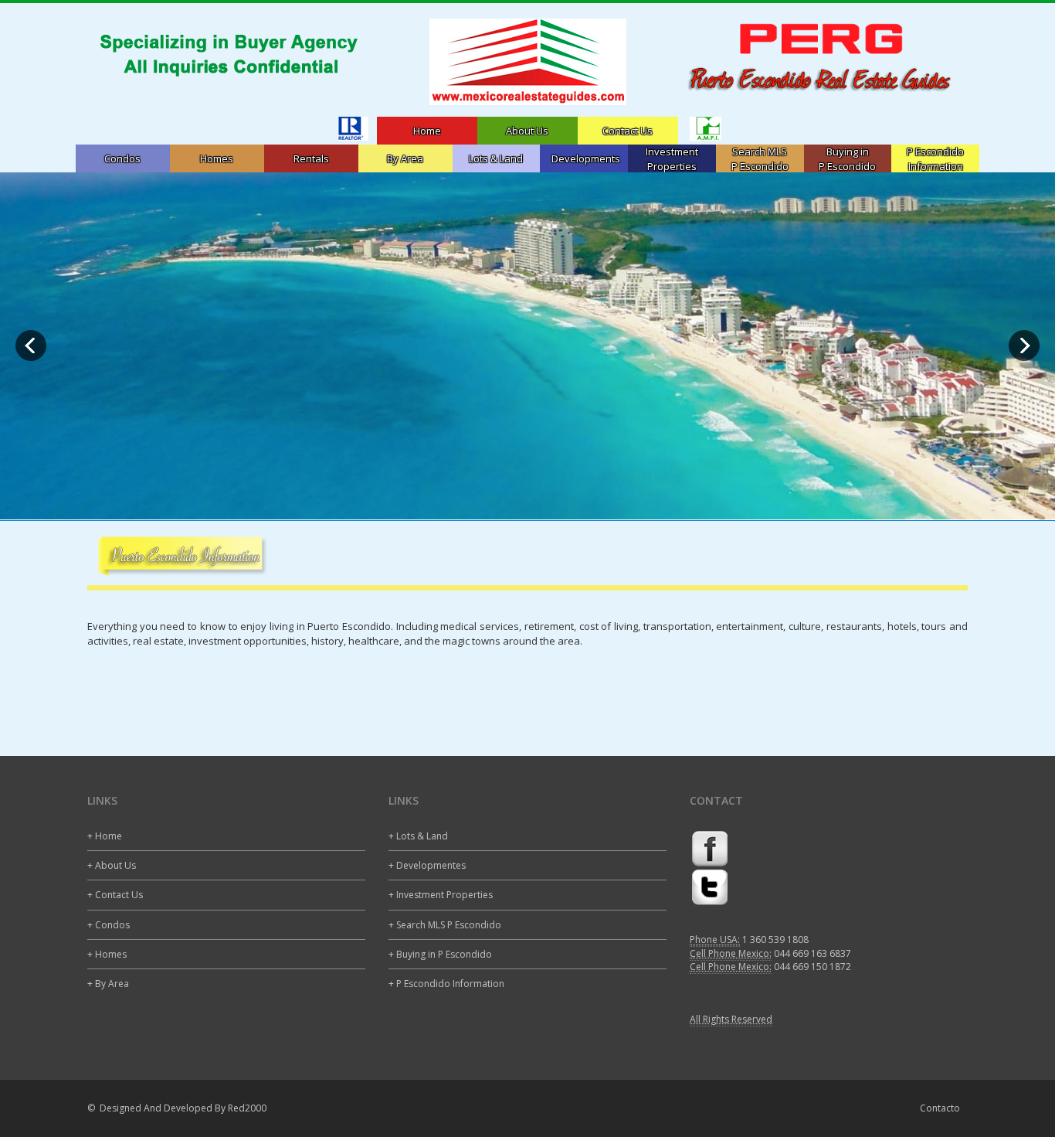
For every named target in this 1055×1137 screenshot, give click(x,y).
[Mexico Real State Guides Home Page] (527, 62)
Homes (216, 158)
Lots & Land (496, 158)
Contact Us (627, 131)
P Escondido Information (935, 159)
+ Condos (108, 924)
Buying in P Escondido (847, 159)
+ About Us (111, 865)
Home (427, 131)
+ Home (104, 836)
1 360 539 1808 (775, 939)
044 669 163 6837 (812, 953)
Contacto (940, 1108)
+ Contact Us (115, 894)
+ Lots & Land (418, 836)
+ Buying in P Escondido (440, 954)
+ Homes (107, 954)
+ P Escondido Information (446, 983)
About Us (527, 131)
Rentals (311, 158)
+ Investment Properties (440, 894)
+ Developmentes (427, 865)
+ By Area (108, 983)
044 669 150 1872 (812, 966)
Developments (585, 158)
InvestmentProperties (672, 159)
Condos (122, 158)
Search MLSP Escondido (760, 159)
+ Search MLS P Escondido (444, 924)
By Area (405, 158)
